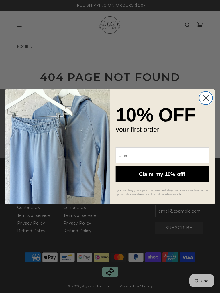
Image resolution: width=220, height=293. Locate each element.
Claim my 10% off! (162, 174)
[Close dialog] (206, 98)
